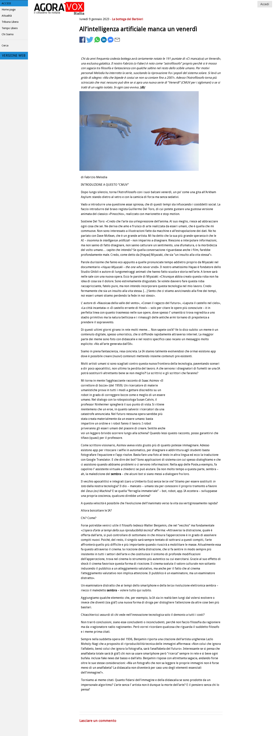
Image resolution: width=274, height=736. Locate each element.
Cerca (5, 45)
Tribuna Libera (10, 21)
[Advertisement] (192, 55)
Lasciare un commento (97, 721)
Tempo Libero (10, 28)
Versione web (13, 55)
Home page (8, 9)
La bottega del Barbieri (127, 19)
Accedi (6, 3)
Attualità (7, 15)
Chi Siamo (8, 34)
